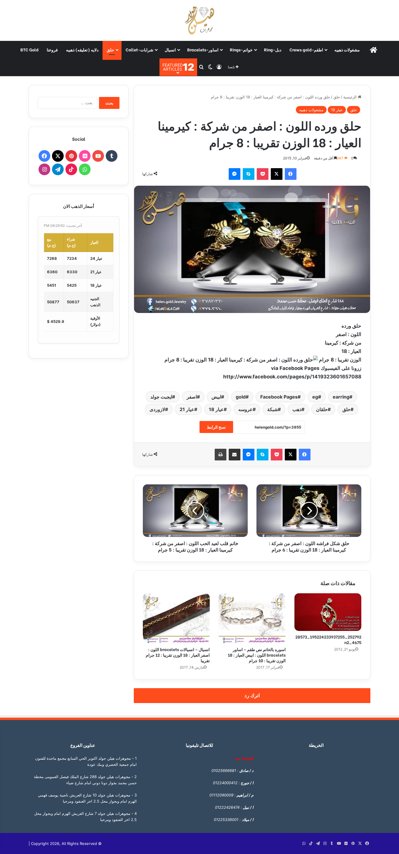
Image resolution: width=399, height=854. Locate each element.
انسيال (170, 49)
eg (315, 397)
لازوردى (157, 409)
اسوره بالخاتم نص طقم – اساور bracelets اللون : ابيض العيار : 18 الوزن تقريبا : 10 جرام (257, 654)
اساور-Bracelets (202, 49)
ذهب (296, 409)
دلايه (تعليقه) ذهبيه (82, 49)
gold (241, 397)
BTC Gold (29, 49)
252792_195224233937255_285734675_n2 (328, 639)
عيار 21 (187, 409)
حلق (110, 49)
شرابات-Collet (139, 49)
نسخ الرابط (216, 427)
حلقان (322, 409)
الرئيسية (350, 97)
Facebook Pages (279, 397)
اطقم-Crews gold (306, 49)
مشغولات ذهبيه (347, 49)
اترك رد (252, 695)
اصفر (192, 397)
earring (341, 397)
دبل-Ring (272, 49)
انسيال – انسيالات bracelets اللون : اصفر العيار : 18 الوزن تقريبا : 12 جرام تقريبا (178, 654)
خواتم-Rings (241, 49)
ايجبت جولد (161, 397)
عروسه (245, 409)
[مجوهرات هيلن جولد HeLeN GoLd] (199, 20)
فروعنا (52, 49)
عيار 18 (337, 109)
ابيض (216, 397)
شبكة (272, 409)
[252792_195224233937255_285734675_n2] (327, 612)
